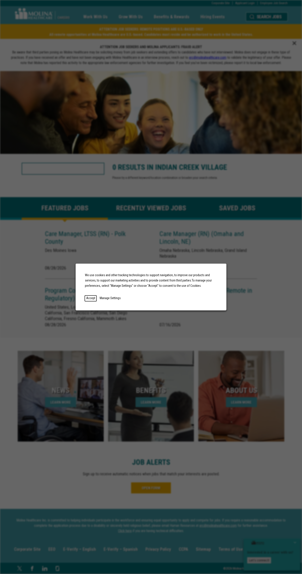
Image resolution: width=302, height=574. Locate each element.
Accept (90, 298)
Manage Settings (110, 298)
